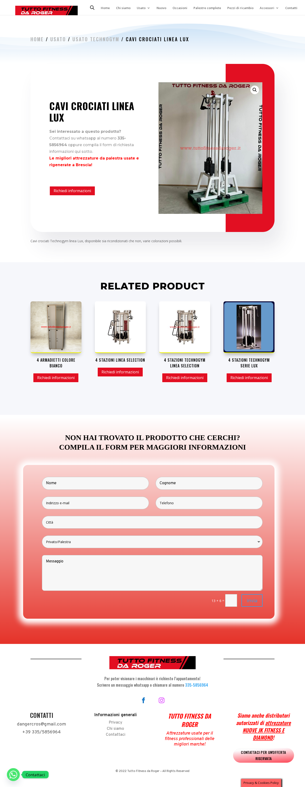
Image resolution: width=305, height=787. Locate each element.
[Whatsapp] (13, 774)
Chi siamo (123, 8)
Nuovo (161, 8)
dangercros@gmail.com (41, 724)
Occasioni (180, 8)
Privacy (115, 722)
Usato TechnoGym (95, 39)
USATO (58, 39)
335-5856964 (196, 685)
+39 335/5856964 (41, 732)
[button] (254, 90)
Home (105, 8)
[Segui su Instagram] (161, 700)
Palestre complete (207, 8)
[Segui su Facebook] (143, 700)
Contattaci (115, 734)
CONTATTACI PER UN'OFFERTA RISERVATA (263, 755)
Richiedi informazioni (72, 190)
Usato (141, 8)
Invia (252, 600)
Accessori (267, 8)
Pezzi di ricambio (240, 8)
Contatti (291, 8)
